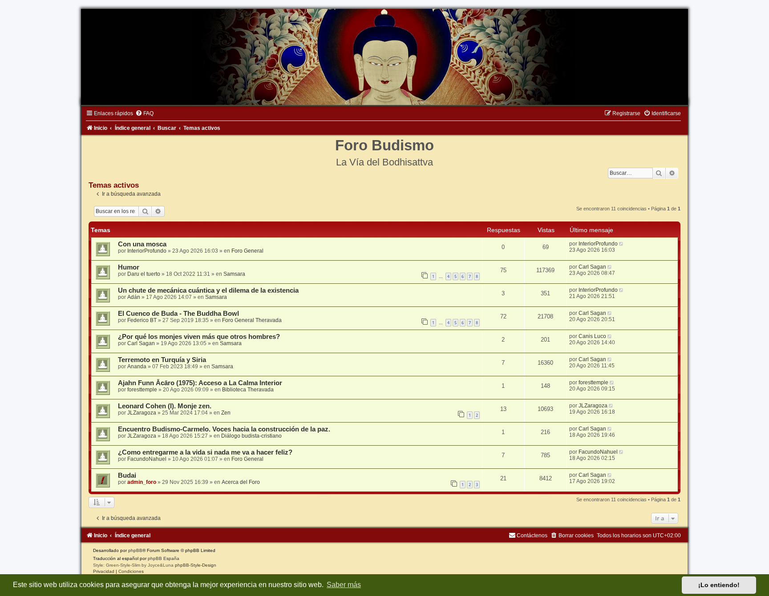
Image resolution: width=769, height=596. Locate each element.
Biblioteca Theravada (248, 390)
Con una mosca (142, 244)
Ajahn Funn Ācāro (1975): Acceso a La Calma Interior (200, 383)
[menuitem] (144, 113)
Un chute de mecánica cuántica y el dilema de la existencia (208, 290)
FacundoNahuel (146, 459)
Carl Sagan (592, 267)
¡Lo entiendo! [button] (719, 584)
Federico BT (142, 320)
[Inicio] (384, 57)
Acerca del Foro (241, 482)
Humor (128, 267)
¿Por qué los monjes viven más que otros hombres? (199, 336)
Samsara (234, 274)
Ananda (136, 366)
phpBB (135, 550)
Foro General (247, 251)
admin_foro (141, 482)
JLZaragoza (141, 413)
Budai (127, 475)
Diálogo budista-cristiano (251, 436)
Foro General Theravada (252, 320)
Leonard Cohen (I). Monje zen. (164, 406)
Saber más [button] (344, 584)
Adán (133, 297)
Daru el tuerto (143, 274)
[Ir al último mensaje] (622, 244)
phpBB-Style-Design (195, 565)
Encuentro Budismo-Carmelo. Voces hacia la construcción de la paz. (224, 429)
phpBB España (163, 558)
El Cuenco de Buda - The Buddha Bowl (178, 313)
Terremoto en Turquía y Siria (162, 359)
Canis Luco (592, 336)
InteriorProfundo (146, 251)
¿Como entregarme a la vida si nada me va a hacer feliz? (205, 452)
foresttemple (142, 390)
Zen (226, 413)
